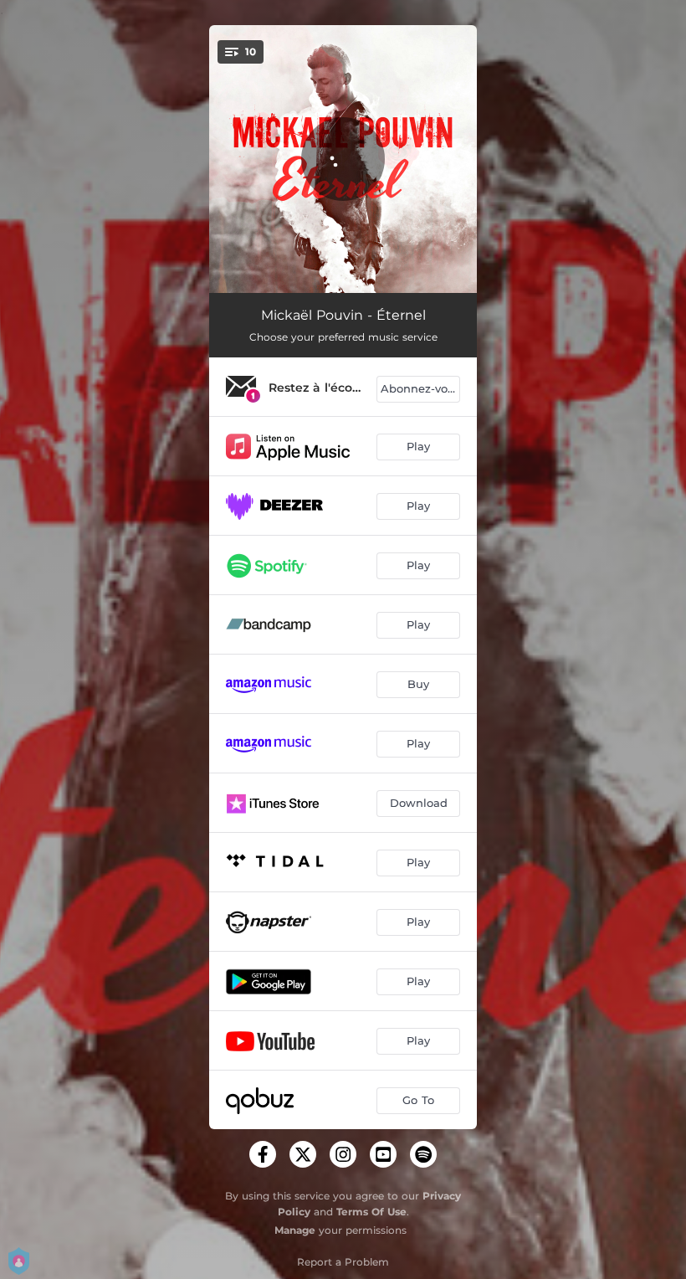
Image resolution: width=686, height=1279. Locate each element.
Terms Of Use (371, 1211)
